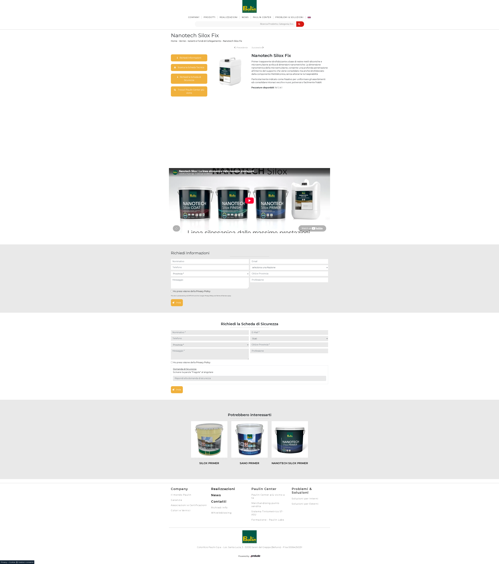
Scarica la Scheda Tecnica (190, 67)
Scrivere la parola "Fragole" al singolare (193, 372)
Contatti (218, 501)
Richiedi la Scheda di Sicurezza (190, 78)
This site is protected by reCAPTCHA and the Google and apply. (201, 296)
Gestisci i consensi (25, 562)
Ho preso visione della (191, 291)
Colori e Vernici (181, 510)
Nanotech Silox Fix (232, 41)
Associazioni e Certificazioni (189, 505)
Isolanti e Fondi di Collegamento (204, 41)
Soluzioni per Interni (305, 498)
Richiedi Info (219, 507)
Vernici (182, 41)
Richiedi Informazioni (190, 58)
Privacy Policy (203, 291)
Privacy (4, 562)
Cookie (12, 562)
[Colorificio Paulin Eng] (309, 17)
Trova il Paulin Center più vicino (190, 91)
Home (174, 41)
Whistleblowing (221, 513)
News (245, 17)
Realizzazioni (229, 17)
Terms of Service (222, 296)
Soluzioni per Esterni (305, 504)
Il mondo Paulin (181, 495)
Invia (178, 302)
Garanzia (176, 500)
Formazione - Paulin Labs (267, 520)
